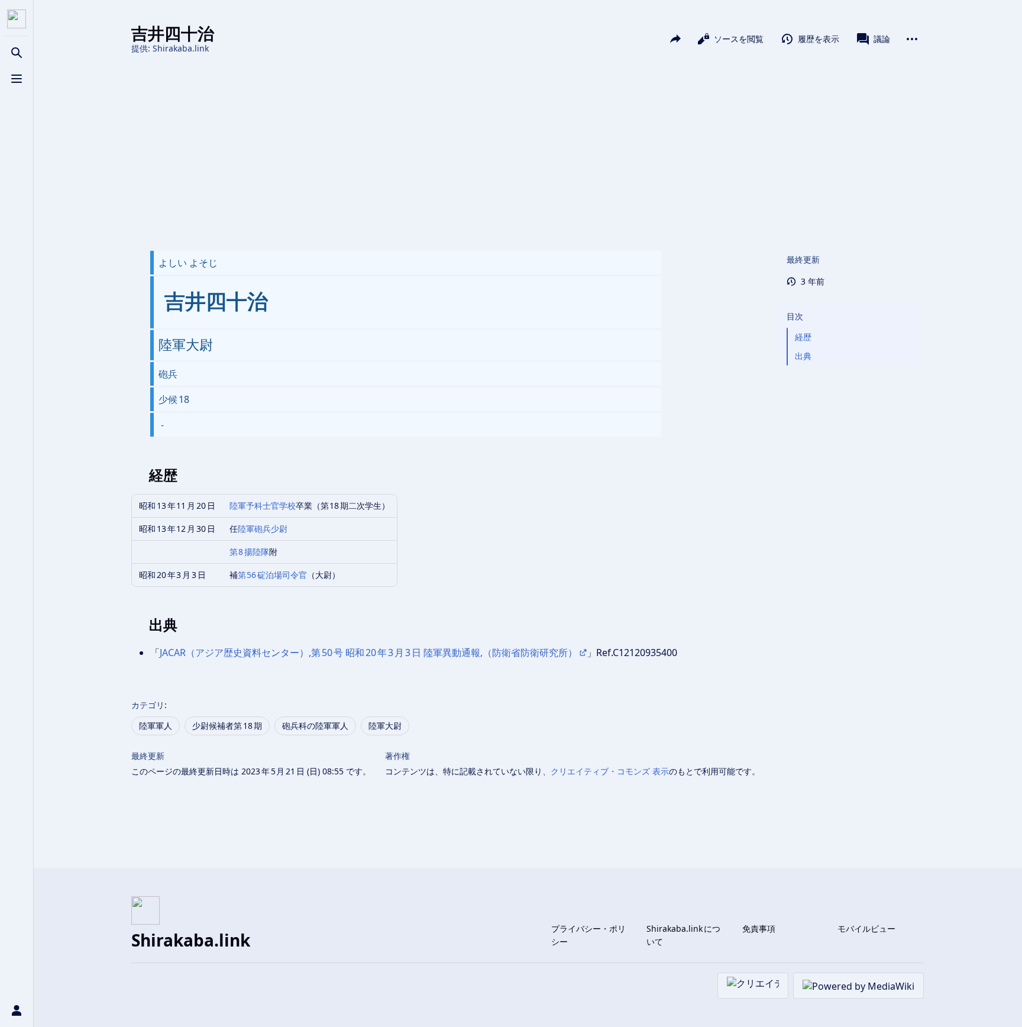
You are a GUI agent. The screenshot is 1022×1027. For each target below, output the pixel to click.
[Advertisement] (527, 152)
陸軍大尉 (385, 725)
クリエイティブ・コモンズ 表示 (610, 771)
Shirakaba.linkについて (683, 935)
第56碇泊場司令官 (273, 574)
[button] (853, 304)
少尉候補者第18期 (227, 725)
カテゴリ (147, 704)
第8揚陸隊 (249, 551)
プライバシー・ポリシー (588, 935)
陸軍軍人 (155, 725)
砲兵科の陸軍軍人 (315, 725)
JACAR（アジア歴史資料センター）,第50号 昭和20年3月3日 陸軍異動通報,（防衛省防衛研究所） (368, 652)
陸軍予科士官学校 (262, 505)
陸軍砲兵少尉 (262, 528)
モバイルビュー (866, 928)
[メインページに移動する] (16, 19)
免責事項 (758, 928)
